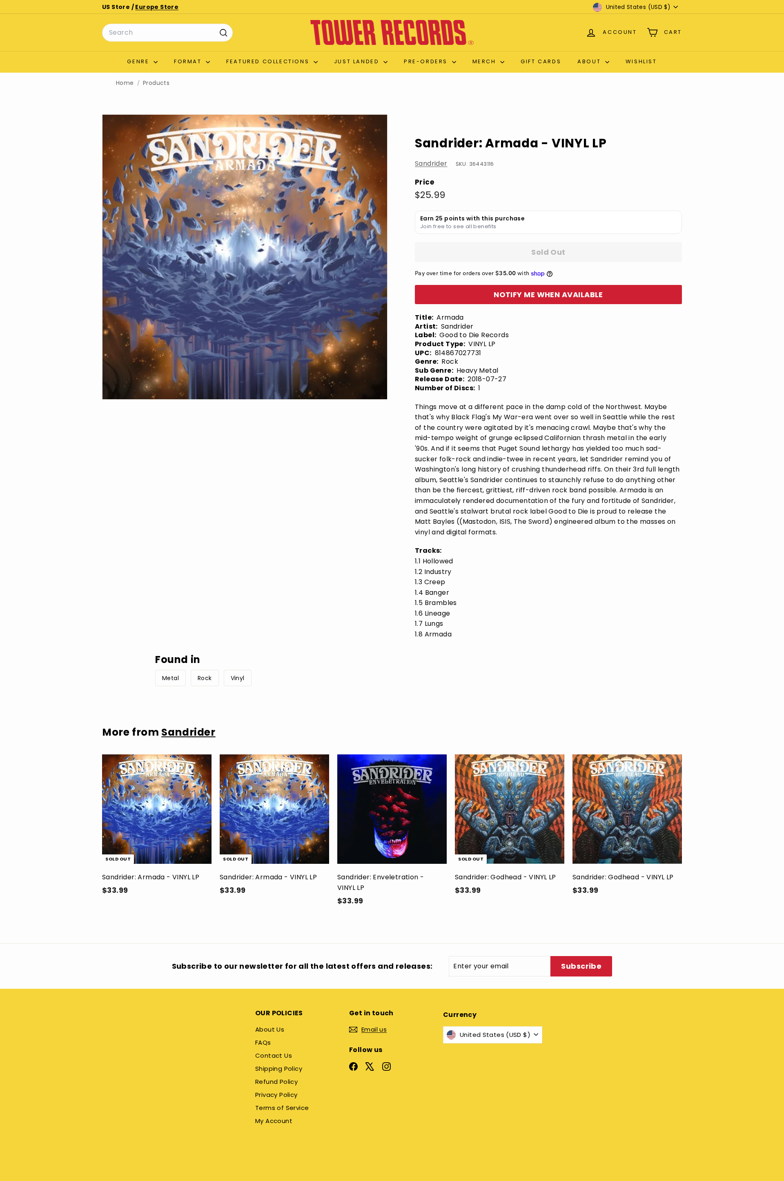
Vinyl (238, 678)
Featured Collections (269, 61)
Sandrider (431, 163)
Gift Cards (541, 61)
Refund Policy (276, 1081)
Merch (485, 61)
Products (156, 83)
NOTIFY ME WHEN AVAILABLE (548, 294)
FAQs (263, 1042)
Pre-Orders (427, 61)
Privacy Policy (276, 1094)
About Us (269, 1029)
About (590, 61)
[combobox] (167, 33)
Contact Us (273, 1055)
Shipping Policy (278, 1068)
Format (189, 61)
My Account (273, 1121)
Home (125, 83)
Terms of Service (282, 1107)
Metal (170, 678)
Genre (139, 61)
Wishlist (641, 61)
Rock (205, 678)
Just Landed (357, 61)
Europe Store (156, 7)
